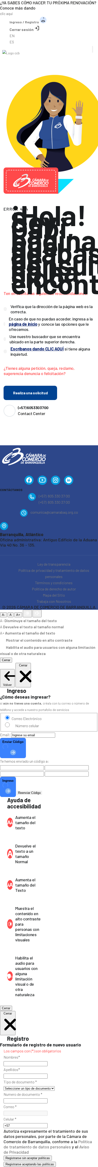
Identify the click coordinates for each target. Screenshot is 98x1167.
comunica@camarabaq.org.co (54, 512)
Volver (7, 685)
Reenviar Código (29, 793)
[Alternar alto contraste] (27, 613)
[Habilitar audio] (37, 613)
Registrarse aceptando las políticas (29, 1164)
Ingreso (8, 780)
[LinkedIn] (69, 481)
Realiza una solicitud (30, 393)
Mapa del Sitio (54, 595)
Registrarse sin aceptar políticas (27, 1158)
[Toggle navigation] (92, 49)
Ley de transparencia (53, 564)
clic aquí (6, 13)
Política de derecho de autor (54, 589)
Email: (5, 734)
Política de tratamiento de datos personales (48, 1144)
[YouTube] (42, 481)
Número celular (27, 725)
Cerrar (6, 660)
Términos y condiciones (54, 582)
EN (12, 35)
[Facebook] (29, 481)
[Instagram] (55, 481)
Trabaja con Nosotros (54, 601)
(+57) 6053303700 (33, 407)
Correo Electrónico (27, 718)
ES (12, 42)
